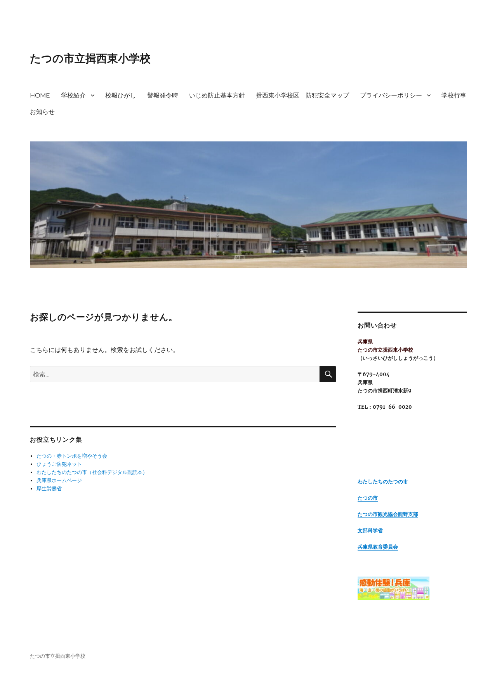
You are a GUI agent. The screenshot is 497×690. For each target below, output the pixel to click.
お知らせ (42, 111)
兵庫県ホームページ (59, 480)
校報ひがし (120, 95)
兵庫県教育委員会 (378, 547)
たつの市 (368, 498)
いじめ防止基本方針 (217, 95)
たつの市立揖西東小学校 (90, 58)
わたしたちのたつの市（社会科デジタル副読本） (92, 472)
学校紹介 (73, 95)
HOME (40, 95)
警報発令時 (162, 95)
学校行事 (453, 95)
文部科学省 (370, 530)
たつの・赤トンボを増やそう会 (71, 456)
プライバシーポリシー (391, 95)
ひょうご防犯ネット (59, 464)
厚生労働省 (49, 488)
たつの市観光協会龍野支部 (388, 514)
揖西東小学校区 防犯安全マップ (302, 95)
